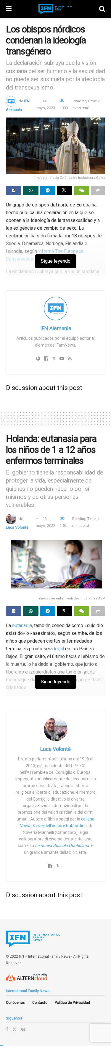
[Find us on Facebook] (7, 1029)
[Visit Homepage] (55, 9)
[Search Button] (102, 9)
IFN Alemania (55, 328)
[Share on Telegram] (47, 190)
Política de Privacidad (72, 1002)
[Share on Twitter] (64, 190)
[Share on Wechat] (81, 190)
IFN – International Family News (44, 956)
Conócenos (15, 1002)
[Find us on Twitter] (14, 1029)
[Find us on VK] (23, 1029)
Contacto (39, 1002)
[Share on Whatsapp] (30, 190)
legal (59, 649)
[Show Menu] (9, 9)
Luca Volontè (17, 527)
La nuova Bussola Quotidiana (62, 845)
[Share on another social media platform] (98, 190)
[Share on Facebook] (13, 190)
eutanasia (22, 625)
